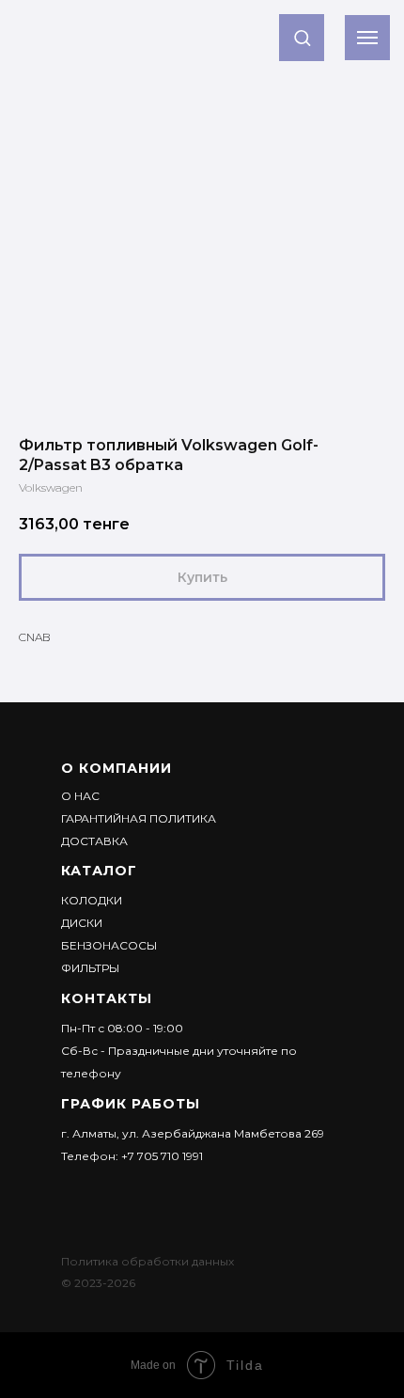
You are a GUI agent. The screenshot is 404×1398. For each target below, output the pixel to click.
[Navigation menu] (367, 37)
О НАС (80, 796)
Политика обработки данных (147, 1261)
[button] (302, 37)
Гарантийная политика (138, 818)
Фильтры (90, 968)
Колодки (91, 900)
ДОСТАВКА (94, 841)
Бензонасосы (109, 945)
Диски (81, 923)
